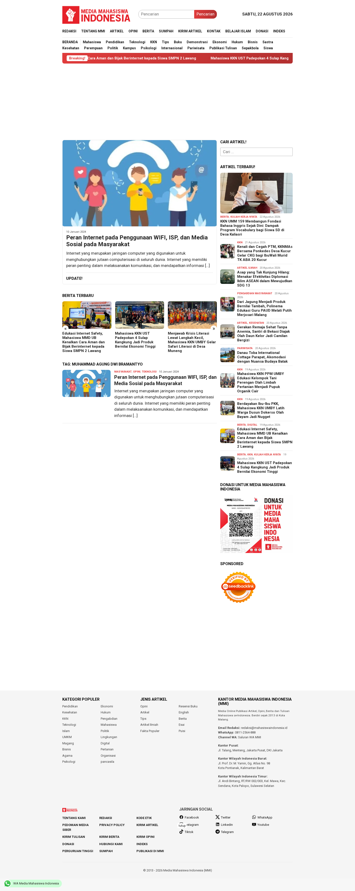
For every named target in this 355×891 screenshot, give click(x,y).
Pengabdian (109, 718)
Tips (143, 718)
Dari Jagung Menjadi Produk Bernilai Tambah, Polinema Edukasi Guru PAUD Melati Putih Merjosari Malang (264, 308)
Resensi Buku (188, 706)
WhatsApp (264, 817)
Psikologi (68, 761)
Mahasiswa (109, 724)
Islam (66, 731)
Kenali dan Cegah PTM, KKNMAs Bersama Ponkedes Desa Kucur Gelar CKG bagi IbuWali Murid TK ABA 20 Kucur (264, 253)
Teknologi (149, 371)
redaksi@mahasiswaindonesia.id (264, 728)
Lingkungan (109, 737)
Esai (182, 724)
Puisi (182, 731)
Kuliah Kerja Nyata (243, 216)
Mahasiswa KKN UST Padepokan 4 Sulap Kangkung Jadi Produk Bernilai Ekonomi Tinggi (253, 58)
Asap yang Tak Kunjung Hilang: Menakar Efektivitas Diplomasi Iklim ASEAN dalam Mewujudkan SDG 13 (264, 278)
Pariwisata (245, 348)
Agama (67, 755)
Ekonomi (107, 706)
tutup (182, 825)
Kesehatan (256, 322)
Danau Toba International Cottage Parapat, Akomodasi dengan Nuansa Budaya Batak (262, 357)
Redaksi (105, 818)
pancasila (107, 761)
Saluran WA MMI (249, 737)
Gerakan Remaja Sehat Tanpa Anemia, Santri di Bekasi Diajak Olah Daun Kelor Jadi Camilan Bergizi (263, 333)
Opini (136, 371)
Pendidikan (70, 706)
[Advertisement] (177, 102)
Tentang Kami (74, 818)
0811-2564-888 (245, 732)
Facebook (192, 817)
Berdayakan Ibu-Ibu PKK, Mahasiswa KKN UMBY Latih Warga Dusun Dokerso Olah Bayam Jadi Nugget (260, 410)
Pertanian (107, 749)
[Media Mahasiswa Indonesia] (98, 13)
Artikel (242, 322)
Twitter (225, 817)
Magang (68, 743)
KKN (239, 242)
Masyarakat (123, 371)
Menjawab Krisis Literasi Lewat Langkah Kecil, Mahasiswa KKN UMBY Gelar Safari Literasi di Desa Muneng (192, 342)
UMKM (67, 737)
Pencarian (205, 14)
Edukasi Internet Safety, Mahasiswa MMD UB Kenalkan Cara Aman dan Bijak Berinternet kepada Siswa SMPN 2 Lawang (83, 342)
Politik (105, 731)
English (184, 712)
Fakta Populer (149, 731)
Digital (252, 424)
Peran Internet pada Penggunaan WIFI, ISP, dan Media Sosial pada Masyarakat (137, 241)
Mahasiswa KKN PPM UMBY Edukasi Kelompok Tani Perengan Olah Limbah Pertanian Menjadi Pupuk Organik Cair (260, 382)
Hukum (106, 712)
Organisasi (108, 755)
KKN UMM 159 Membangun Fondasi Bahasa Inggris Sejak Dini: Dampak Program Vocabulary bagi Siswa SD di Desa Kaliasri (252, 228)
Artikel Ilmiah (247, 267)
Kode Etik (144, 818)
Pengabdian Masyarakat (254, 293)
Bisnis (66, 749)
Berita (224, 216)
